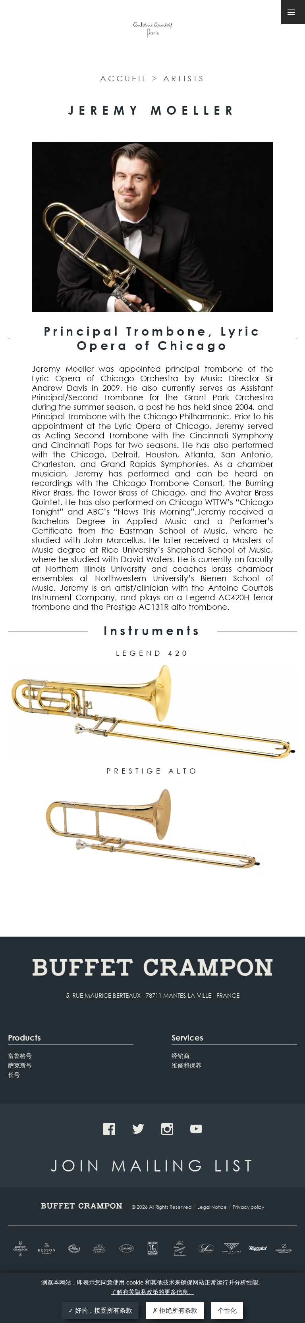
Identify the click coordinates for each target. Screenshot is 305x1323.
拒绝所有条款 (177, 1310)
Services (187, 1037)
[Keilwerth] (126, 1248)
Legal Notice (212, 1207)
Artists (184, 78)
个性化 (227, 1310)
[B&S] (73, 1248)
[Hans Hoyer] (100, 1248)
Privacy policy (248, 1207)
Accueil (124, 78)
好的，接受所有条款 (102, 1310)
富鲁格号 (20, 1056)
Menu (293, 12)
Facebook (109, 1129)
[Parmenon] (284, 1249)
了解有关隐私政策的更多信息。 (152, 1291)
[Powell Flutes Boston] (231, 1248)
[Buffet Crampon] (21, 1248)
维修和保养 (186, 1065)
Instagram (167, 1129)
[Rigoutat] (258, 1248)
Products (24, 1037)
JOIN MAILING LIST (152, 1165)
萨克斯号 (20, 1065)
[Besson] (47, 1248)
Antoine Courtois (152, 31)
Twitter (138, 1129)
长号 (14, 1075)
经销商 (180, 1056)
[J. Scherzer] (179, 1249)
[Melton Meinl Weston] (152, 1249)
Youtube (196, 1129)
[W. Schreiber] (205, 1248)
